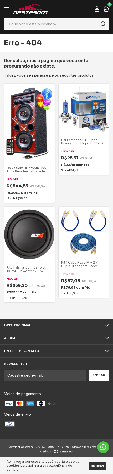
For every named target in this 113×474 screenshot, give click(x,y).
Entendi (97, 465)
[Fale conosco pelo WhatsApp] (103, 447)
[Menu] (7, 9)
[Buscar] (103, 24)
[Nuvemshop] (56, 452)
